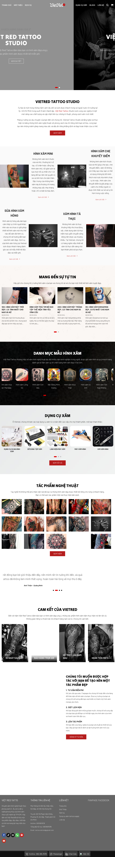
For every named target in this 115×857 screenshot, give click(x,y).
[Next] (109, 45)
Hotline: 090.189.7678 (38, 854)
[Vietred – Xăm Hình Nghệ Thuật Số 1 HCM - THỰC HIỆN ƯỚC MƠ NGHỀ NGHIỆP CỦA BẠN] (57, 5)
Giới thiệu (18, 5)
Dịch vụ (28, 5)
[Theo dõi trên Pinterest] (22, 835)
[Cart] (112, 5)
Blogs (92, 5)
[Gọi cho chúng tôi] (17, 835)
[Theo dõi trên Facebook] (4, 835)
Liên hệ (101, 5)
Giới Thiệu (63, 809)
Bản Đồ (86, 854)
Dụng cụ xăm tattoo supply (69, 816)
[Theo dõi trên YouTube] (4, 841)
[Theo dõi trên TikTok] (8, 835)
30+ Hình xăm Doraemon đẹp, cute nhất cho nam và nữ (97, 309)
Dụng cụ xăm (81, 5)
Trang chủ (6, 5)
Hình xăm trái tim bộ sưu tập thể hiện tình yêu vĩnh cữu (41, 309)
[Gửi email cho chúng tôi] (13, 835)
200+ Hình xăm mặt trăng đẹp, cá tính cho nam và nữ (70, 309)
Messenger (57, 854)
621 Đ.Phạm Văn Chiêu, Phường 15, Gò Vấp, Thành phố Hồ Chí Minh (42, 817)
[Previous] (6, 45)
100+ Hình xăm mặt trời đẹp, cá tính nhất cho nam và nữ (13, 309)
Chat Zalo (73, 854)
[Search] (107, 5)
